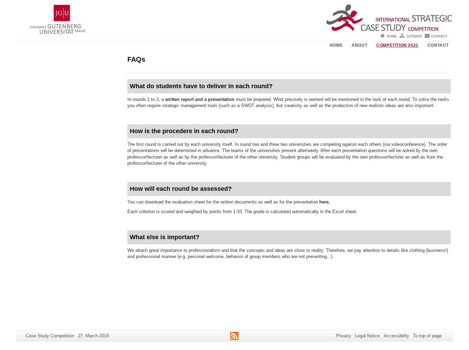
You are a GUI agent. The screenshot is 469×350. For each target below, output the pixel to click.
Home (392, 36)
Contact (439, 36)
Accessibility (396, 335)
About (359, 45)
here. (324, 202)
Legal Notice (367, 335)
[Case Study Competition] (234, 15)
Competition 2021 (397, 45)
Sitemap (414, 36)
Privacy (343, 335)
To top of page (427, 335)
